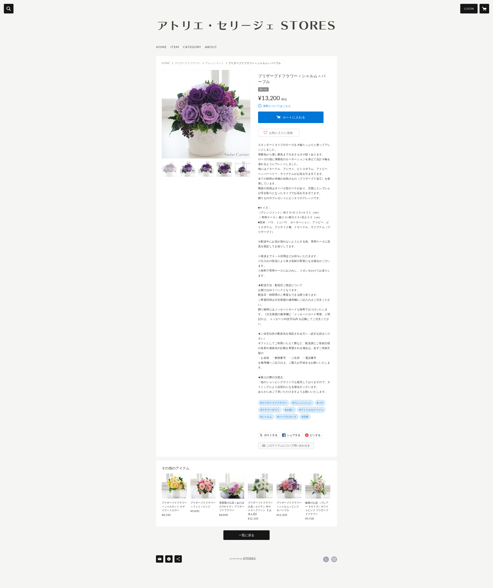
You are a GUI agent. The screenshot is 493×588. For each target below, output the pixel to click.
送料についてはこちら (277, 105)
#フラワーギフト (269, 409)
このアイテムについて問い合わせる (288, 445)
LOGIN (469, 8)
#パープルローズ (286, 416)
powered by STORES (243, 558)
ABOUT (211, 47)
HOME (161, 47)
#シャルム (266, 416)
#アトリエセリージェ (311, 409)
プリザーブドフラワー (187, 63)
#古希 (305, 416)
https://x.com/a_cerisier (326, 559)
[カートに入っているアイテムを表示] (484, 8)
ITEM (174, 47)
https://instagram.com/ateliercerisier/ (334, 559)
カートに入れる (294, 117)
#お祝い (289, 409)
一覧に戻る (246, 535)
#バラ (320, 402)
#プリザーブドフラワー (273, 402)
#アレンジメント (301, 402)
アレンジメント (214, 63)
